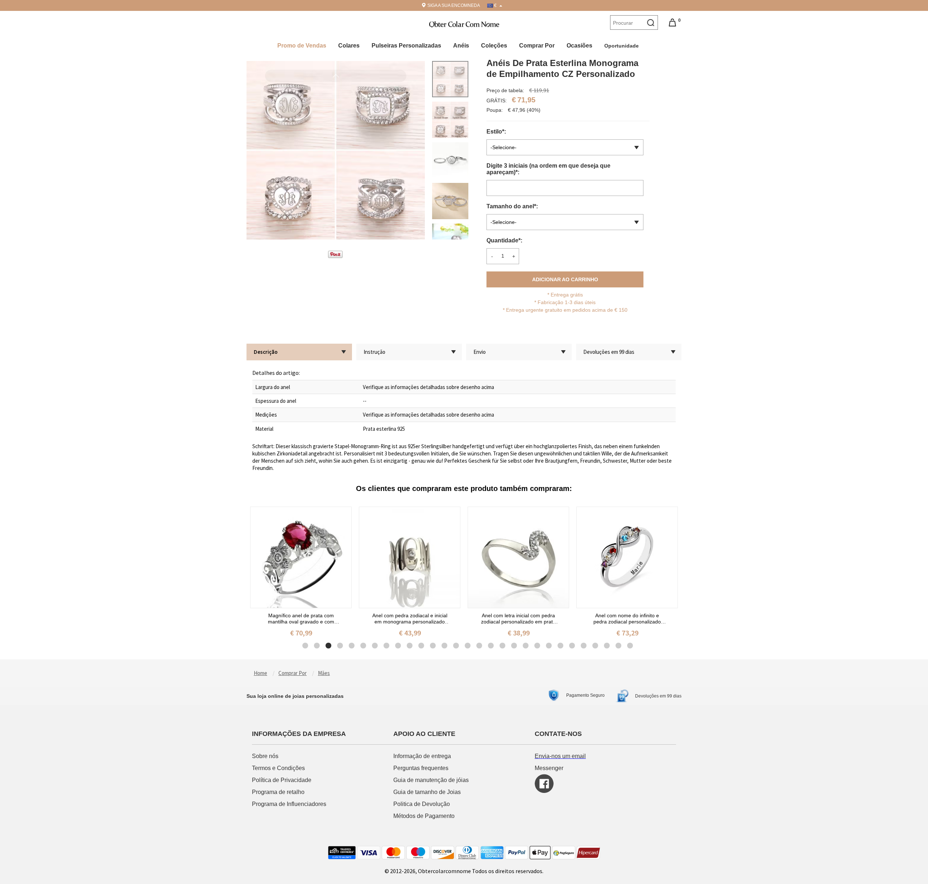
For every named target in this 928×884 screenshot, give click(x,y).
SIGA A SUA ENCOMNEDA (453, 5)
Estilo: (497, 131)
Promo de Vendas (301, 45)
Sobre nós (266, 756)
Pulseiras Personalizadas (406, 45)
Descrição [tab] (266, 351)
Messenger (549, 768)
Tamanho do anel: (512, 206)
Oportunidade (622, 46)
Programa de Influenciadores (289, 804)
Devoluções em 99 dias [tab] (608, 351)
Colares (349, 45)
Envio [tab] (479, 351)
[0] (672, 22)
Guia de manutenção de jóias (431, 780)
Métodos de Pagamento (424, 816)
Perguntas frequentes (421, 768)
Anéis (461, 45)
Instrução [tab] (374, 351)
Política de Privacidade (281, 780)
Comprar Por (537, 45)
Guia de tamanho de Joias (427, 792)
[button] (335, 199)
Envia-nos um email (560, 756)
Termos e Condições (279, 768)
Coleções (494, 45)
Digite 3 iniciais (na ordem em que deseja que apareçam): (548, 169)
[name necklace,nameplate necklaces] (464, 23)
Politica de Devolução (421, 804)
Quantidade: (504, 240)
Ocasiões (579, 45)
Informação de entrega (422, 756)
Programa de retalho (279, 792)
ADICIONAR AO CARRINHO (565, 279)
